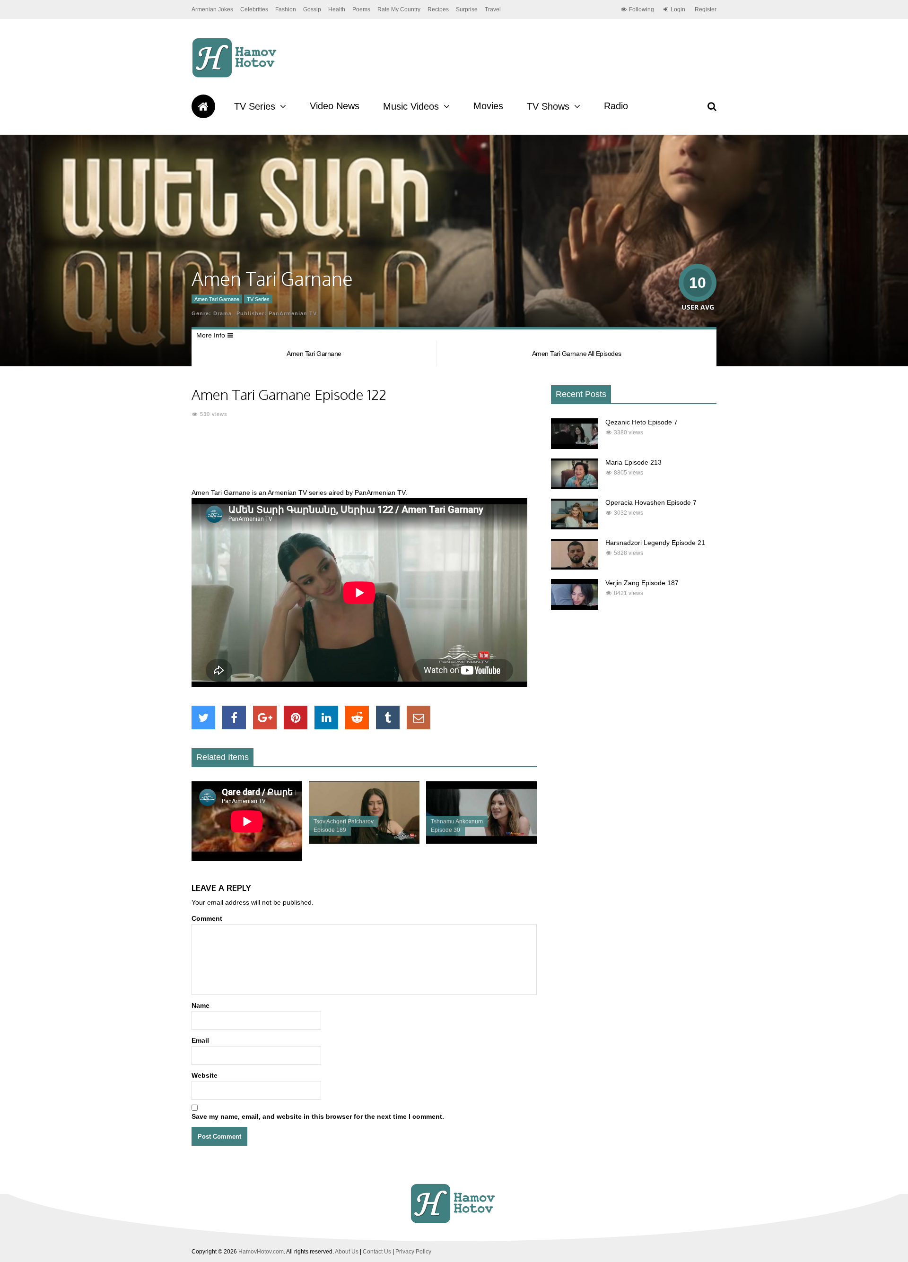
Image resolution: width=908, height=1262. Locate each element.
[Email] (418, 717)
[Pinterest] (295, 717)
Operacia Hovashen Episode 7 (651, 502)
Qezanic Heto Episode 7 (641, 422)
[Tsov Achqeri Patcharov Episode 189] (364, 841)
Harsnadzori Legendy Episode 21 (655, 542)
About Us (346, 1251)
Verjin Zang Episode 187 (642, 583)
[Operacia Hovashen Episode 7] (574, 527)
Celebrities (254, 9)
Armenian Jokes (212, 9)
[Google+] (265, 717)
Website (205, 1075)
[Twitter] (203, 717)
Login (678, 9)
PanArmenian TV (293, 313)
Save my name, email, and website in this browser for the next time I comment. (318, 1116)
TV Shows (548, 106)
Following (641, 9)
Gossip (312, 9)
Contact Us (377, 1251)
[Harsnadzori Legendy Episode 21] (574, 567)
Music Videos (411, 106)
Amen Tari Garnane (216, 299)
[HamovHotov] (236, 76)
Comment (207, 918)
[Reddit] (357, 717)
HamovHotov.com (261, 1251)
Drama (222, 313)
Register (705, 9)
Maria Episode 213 (633, 462)
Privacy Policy (413, 1251)
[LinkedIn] (326, 717)
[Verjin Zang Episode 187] (574, 607)
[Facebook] (234, 717)
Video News (334, 106)
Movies (488, 106)
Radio (616, 106)
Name (201, 1005)
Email (200, 1040)
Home (203, 106)
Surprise (467, 9)
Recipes (438, 9)
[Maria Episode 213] (574, 487)
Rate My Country (398, 9)
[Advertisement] (364, 458)
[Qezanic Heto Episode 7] (574, 446)
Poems (361, 9)
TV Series (254, 106)
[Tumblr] (388, 717)
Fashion (285, 9)
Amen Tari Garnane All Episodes (576, 353)
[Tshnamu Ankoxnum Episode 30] (481, 841)
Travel (493, 9)
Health (336, 9)
